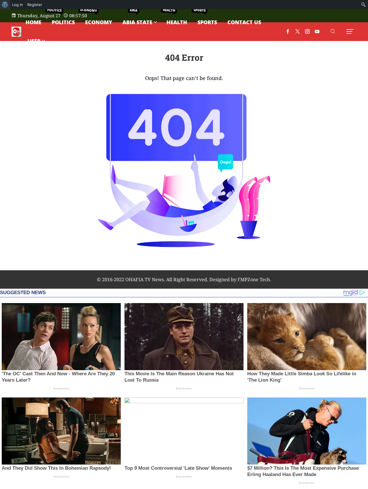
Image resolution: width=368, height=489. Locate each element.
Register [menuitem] (34, 4)
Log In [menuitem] (17, 4)
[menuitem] (5, 4)
